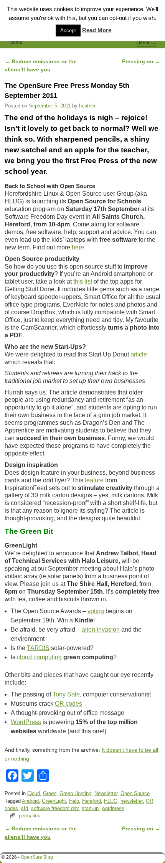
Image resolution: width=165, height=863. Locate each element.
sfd (24, 808)
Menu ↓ (146, 42)
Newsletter (105, 793)
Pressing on (141, 61)
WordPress (26, 722)
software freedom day (55, 808)
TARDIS (38, 648)
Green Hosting (75, 793)
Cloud (33, 793)
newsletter (131, 801)
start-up (90, 808)
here (78, 247)
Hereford (91, 801)
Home (16, 42)
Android (30, 801)
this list (82, 281)
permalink (29, 815)
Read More (96, 30)
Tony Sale (66, 694)
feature (94, 480)
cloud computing (39, 657)
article (138, 354)
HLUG (110, 801)
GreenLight (54, 801)
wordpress (113, 808)
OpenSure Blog (37, 857)
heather (87, 106)
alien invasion (101, 629)
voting (95, 611)
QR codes (68, 703)
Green (49, 793)
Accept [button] (68, 30)
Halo (74, 801)
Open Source (135, 793)
